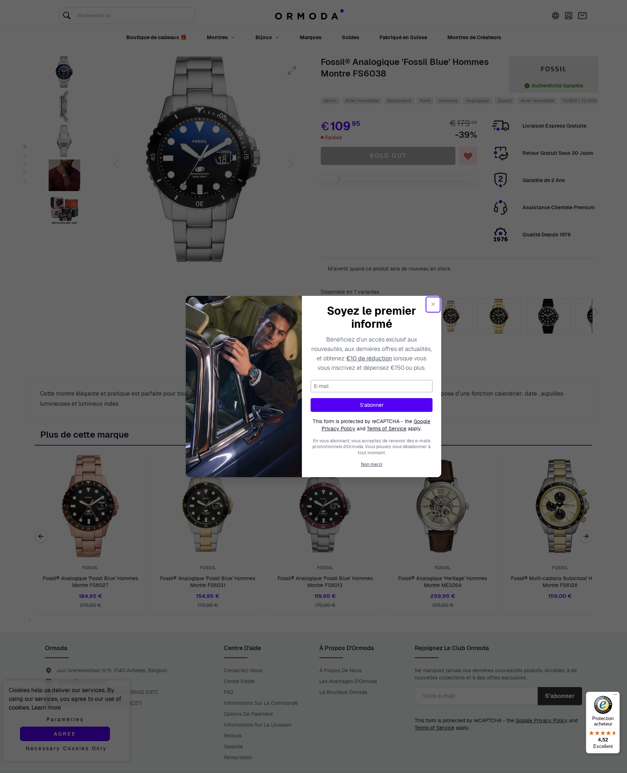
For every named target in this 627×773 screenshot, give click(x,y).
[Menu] (615, 696)
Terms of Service (386, 428)
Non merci (371, 464)
